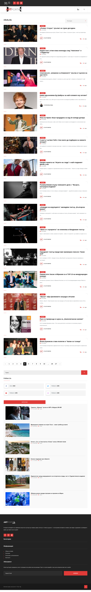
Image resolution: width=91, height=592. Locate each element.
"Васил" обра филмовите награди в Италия (57, 297)
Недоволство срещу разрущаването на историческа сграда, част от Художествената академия (58, 476)
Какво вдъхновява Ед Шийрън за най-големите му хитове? (63, 95)
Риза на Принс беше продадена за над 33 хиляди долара (62, 118)
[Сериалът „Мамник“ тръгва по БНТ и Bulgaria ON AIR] (18, 413)
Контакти (7, 557)
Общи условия (9, 551)
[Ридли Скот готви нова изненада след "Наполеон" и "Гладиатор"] (20, 55)
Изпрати (75, 573)
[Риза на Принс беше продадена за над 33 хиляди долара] (20, 122)
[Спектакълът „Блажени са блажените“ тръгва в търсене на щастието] (20, 78)
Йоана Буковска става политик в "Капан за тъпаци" (60, 341)
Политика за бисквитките (12, 555)
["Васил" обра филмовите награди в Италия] (20, 301)
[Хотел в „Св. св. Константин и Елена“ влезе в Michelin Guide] (18, 447)
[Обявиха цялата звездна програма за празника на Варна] (18, 499)
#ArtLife (42, 25)
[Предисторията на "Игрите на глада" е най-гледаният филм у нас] (20, 167)
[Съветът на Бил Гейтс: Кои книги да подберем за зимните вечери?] (20, 145)
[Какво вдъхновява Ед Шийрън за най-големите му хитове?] (20, 100)
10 (44, 364)
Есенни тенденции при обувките (40, 459)
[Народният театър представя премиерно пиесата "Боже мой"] (20, 257)
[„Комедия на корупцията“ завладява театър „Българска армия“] (20, 212)
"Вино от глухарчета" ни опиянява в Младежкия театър (62, 229)
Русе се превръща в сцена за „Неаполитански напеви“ (61, 319)
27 (56, 364)
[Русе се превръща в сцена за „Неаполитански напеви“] (20, 324)
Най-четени (24, 402)
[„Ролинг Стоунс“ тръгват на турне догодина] (20, 33)
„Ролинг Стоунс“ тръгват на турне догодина (57, 28)
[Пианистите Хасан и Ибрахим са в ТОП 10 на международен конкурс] (20, 279)
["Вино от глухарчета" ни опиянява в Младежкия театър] (20, 234)
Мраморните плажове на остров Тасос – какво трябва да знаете (49, 424)
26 (52, 364)
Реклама (7, 553)
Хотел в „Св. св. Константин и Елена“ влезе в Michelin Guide (48, 441)
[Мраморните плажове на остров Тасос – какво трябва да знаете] (18, 430)
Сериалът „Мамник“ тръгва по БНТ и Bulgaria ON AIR (46, 407)
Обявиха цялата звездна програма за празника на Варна (47, 493)
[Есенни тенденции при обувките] (18, 464)
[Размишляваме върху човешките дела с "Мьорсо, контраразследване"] (20, 189)
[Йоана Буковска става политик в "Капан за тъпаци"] (20, 346)
